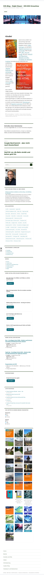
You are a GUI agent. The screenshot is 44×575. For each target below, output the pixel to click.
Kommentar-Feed (9, 253)
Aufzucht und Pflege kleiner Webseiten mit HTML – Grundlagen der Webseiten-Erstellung (18, 58)
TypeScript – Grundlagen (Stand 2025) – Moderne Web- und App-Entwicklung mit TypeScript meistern (18, 352)
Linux (18, 229)
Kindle (16, 115)
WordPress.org (9, 254)
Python (8, 234)
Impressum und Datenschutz (12, 264)
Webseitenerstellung (9, 116)
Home (4, 551)
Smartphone (23, 234)
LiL (7, 227)
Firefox (8, 222)
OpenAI (17, 231)
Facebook (23, 220)
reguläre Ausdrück (23, 115)
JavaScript (9, 225)
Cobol (13, 215)
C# (18, 213)
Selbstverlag (29, 115)
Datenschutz (18, 218)
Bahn (19, 211)
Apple (18, 209)
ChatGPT (23, 213)
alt (6, 170)
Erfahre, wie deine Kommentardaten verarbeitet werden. (17, 132)
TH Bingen (16, 236)
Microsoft (24, 229)
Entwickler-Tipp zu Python (12, 220)
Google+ (14, 222)
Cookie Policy (9, 263)
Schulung (15, 234)
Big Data (25, 211)
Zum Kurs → (10, 283)
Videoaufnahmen (10, 238)
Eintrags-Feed (9, 251)
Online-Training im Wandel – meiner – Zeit (14, 391)
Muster (18, 115)
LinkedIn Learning (23, 227)
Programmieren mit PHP (11, 364)
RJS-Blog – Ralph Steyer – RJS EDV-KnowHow (21, 6)
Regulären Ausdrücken (16, 104)
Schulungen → (11, 380)
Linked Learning (10, 229)
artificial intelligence (11, 211)
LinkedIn (13, 227)
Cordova (19, 215)
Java (24, 222)
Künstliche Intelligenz (22, 225)
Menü (5, 11)
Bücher (13, 213)
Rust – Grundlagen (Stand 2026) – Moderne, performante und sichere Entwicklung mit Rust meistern (18, 341)
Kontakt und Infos (10, 265)
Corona (25, 215)
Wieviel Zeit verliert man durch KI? (13, 394)
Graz (20, 222)
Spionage (9, 236)
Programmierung (25, 231)
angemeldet (11, 127)
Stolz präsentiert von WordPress (34, 572)
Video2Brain (23, 236)
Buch (8, 213)
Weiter (7, 268)
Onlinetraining (10, 231)
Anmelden (8, 250)
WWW (14, 116)
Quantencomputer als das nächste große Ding (15, 397)
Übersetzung (26, 102)
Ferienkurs (8, 400)
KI (14, 225)
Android (12, 209)
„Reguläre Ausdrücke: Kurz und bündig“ (9, 70)
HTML (13, 115)
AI (7, 209)
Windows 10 (9, 240)
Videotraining (20, 238)
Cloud (8, 215)
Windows (28, 238)
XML (16, 116)
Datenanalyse (9, 218)
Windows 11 (17, 240)
